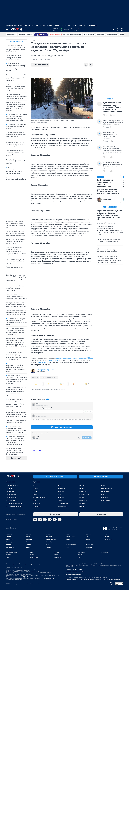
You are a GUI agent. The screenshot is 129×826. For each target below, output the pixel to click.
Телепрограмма (40, 25)
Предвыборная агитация (14, 503)
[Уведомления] (117, 29)
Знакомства (22, 25)
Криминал (61, 488)
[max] (50, 519)
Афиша (50, 25)
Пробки (75, 25)
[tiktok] (59, 519)
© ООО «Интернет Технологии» (36, 584)
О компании (10, 491)
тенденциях (53, 360)
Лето (59, 494)
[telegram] (35, 519)
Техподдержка (10, 500)
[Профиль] (122, 29)
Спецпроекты (105, 500)
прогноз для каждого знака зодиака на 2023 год (74, 358)
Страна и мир (105, 491)
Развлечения (83, 500)
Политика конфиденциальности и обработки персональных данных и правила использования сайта (93, 579)
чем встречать (44, 362)
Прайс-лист (10, 488)
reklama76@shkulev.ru (103, 564)
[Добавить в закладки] (86, 65)
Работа (81, 497)
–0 (90, 411)
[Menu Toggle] (7, 29)
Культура (61, 491)
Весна (35, 491)
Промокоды (93, 25)
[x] (55, 519)
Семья (81, 506)
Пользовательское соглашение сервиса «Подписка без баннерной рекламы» (86, 577)
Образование (62, 506)
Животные (36, 503)
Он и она (82, 485)
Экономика (104, 497)
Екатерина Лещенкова (45, 370)
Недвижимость (11, 25)
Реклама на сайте (12, 485)
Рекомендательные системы (73, 574)
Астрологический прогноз (48, 377)
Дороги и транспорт (39, 497)
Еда (34, 500)
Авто (34, 485)
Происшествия (84, 494)
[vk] (40, 519)
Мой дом (61, 497)
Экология (104, 494)
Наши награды (11, 494)
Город (35, 494)
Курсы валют (66, 25)
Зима (59, 485)
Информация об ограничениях (74, 569)
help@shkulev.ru (18, 579)
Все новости (16, 42)
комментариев (41, 64)
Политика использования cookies (75, 572)
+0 (85, 411)
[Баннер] (41, 34)
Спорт (103, 485)
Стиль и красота (106, 488)
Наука (60, 500)
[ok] (45, 519)
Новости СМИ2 (36, 450)
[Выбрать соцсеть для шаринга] (91, 65)
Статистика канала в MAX (14, 506)
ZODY (81, 25)
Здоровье (36, 506)
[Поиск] (113, 29)
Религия (82, 503)
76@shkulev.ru (26, 577)
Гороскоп (57, 25)
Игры (86, 25)
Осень (81, 488)
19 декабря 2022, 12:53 (37, 59)
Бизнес (35, 488)
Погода (30, 25)
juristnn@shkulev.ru (49, 578)
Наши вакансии (11, 497)
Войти (37, 438)
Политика (82, 491)
